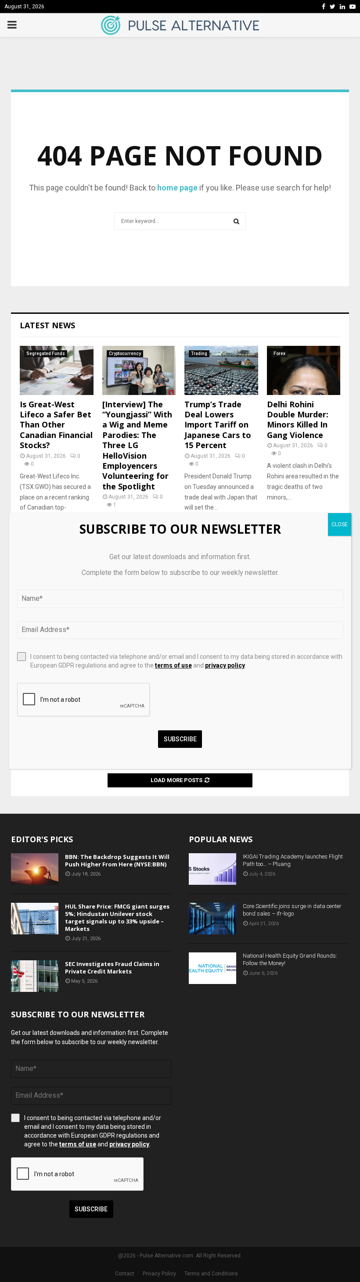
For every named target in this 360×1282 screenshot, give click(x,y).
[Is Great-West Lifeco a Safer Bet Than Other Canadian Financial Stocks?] (57, 370)
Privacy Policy (159, 1274)
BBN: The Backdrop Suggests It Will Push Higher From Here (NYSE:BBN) (117, 860)
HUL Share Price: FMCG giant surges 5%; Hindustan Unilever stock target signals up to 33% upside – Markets (117, 917)
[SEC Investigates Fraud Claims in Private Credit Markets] (34, 976)
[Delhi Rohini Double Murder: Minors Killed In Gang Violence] (304, 370)
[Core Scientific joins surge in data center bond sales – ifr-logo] (212, 918)
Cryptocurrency (125, 353)
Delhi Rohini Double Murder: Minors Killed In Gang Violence (297, 419)
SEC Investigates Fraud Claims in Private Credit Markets (112, 967)
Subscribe (91, 1209)
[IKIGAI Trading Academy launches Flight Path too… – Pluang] (212, 869)
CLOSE (339, 524)
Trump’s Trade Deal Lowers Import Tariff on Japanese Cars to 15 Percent (217, 425)
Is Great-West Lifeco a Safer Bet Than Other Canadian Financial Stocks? (56, 425)
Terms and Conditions (211, 1274)
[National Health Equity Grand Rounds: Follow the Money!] (212, 968)
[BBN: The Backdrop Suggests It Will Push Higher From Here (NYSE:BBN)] (34, 869)
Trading (199, 353)
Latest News (47, 325)
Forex (279, 353)
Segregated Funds (45, 353)
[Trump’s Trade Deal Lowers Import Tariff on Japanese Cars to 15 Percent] (221, 370)
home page (177, 187)
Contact (124, 1274)
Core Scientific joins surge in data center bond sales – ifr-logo (292, 910)
